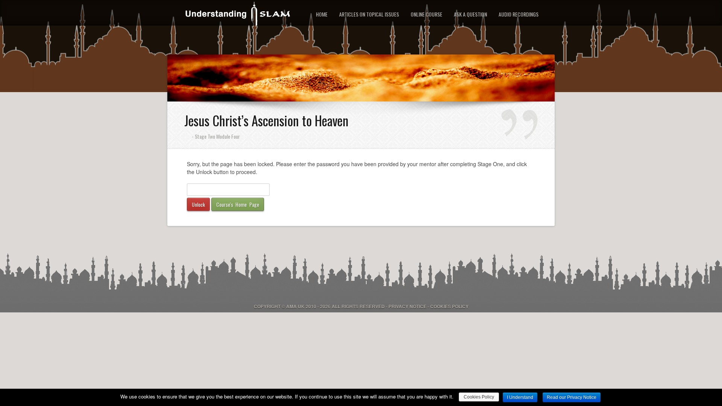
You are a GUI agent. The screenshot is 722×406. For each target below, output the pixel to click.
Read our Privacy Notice (571, 397)
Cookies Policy (449, 306)
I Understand (520, 397)
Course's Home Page (237, 204)
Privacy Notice (407, 306)
